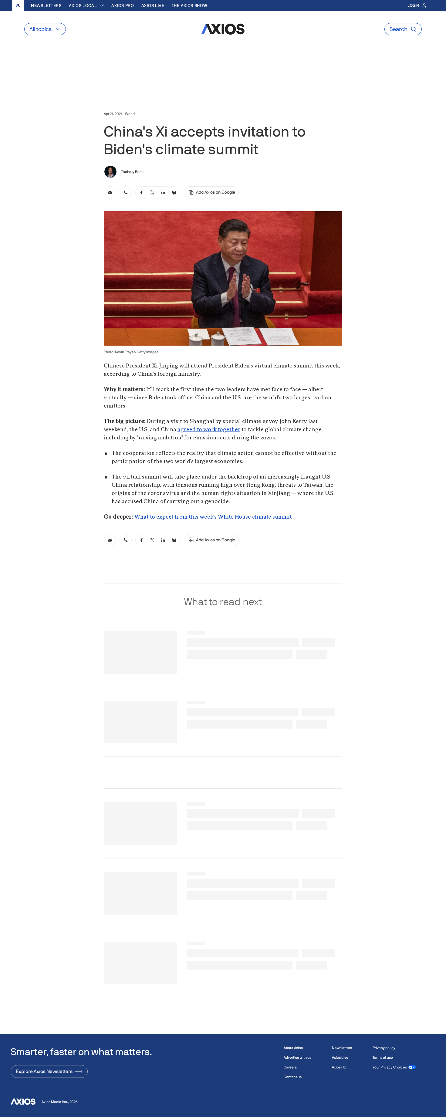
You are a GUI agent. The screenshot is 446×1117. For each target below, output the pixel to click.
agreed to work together (208, 429)
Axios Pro (122, 5)
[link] (110, 192)
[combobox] (86, 5)
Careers (290, 1067)
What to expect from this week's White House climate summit (213, 517)
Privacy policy (384, 1048)
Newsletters (46, 5)
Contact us (293, 1077)
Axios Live (152, 5)
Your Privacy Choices (390, 1067)
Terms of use (383, 1057)
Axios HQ (339, 1067)
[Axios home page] (18, 5)
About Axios (293, 1048)
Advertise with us (297, 1057)
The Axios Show (189, 5)
